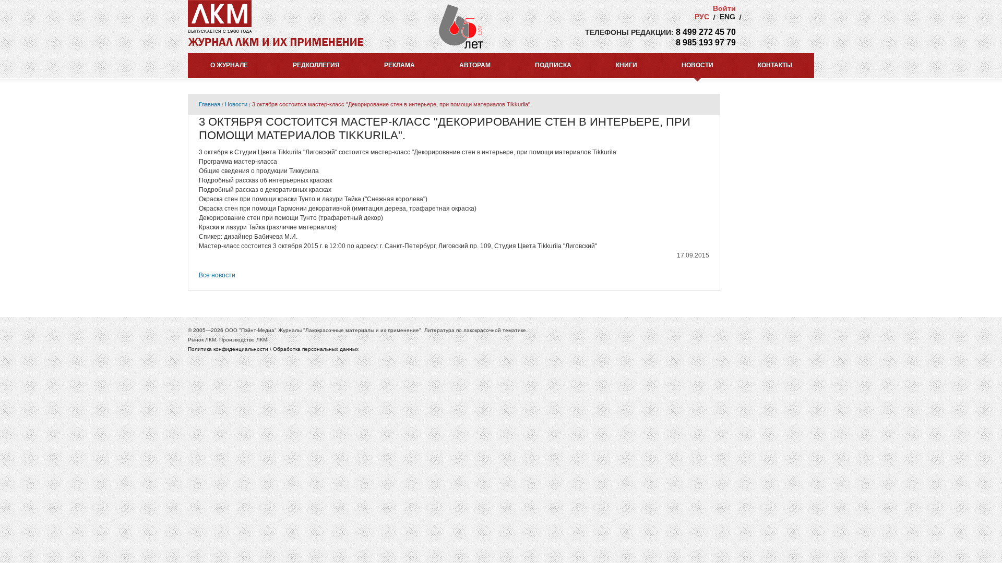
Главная (209, 104)
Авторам (475, 65)
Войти (724, 8)
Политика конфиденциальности (228, 349)
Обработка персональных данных (316, 349)
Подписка (553, 65)
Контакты (775, 65)
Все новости (217, 275)
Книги (626, 65)
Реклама (399, 65)
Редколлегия (316, 65)
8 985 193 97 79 (706, 42)
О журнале (229, 65)
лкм (220, 13)
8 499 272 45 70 (706, 32)
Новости (697, 65)
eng (727, 17)
